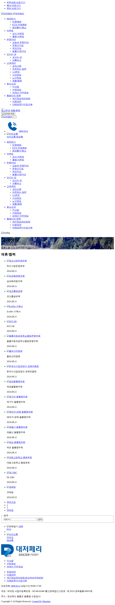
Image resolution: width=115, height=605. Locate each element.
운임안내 (16, 48)
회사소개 (11, 84)
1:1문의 (16, 72)
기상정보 (16, 75)
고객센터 (11, 63)
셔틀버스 (16, 60)
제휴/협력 (17, 81)
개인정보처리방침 (21, 98)
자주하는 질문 (19, 69)
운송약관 (11, 572)
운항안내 (11, 39)
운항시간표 (18, 45)
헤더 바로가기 (14, 5)
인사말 (15, 87)
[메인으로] (12, 13)
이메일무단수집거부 (22, 104)
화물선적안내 (19, 51)
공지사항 (16, 66)
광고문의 (5, 110)
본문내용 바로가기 (16, 2)
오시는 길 (11, 54)
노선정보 (16, 78)
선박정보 (16, 89)
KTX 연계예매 (19, 24)
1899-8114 (15, 586)
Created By (41, 601)
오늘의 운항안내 (20, 42)
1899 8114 (23, 131)
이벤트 (10, 30)
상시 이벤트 (18, 33)
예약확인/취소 (19, 27)
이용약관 (16, 101)
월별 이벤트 (18, 36)
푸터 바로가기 (14, 8)
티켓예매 (16, 22)
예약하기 (11, 19)
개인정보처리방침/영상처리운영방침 (25, 578)
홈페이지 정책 (14, 95)
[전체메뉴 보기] (2, 108)
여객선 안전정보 (20, 92)
